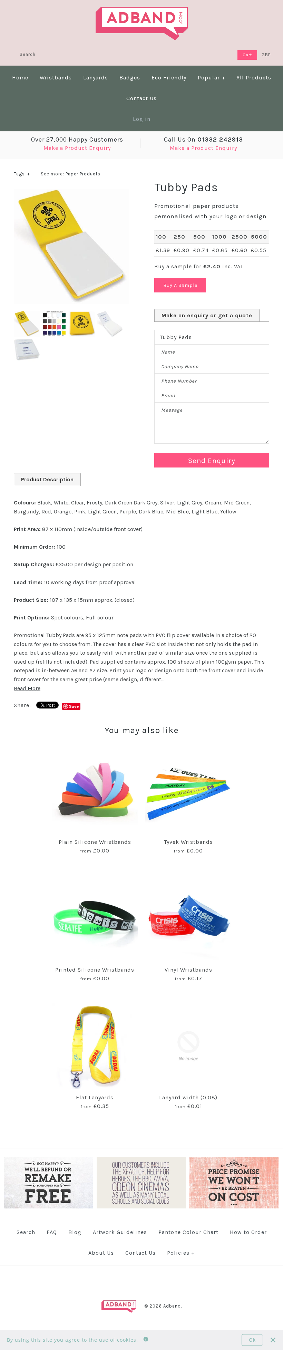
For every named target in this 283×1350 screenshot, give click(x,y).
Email (168, 395)
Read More (27, 688)
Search (26, 1232)
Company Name (179, 366)
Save (74, 706)
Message (172, 410)
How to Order (248, 1232)
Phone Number (179, 381)
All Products (253, 77)
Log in (141, 119)
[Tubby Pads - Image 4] (110, 315)
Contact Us (141, 98)
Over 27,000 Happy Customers (77, 139)
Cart (247, 54)
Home (20, 77)
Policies (181, 1253)
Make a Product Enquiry (77, 148)
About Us (101, 1253)
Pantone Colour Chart (188, 1232)
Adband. (172, 1306)
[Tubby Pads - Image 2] (55, 315)
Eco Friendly (169, 77)
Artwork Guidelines (120, 1232)
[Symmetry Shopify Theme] (48, 1206)
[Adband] (142, 11)
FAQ (52, 1232)
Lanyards (95, 77)
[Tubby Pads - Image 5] (27, 341)
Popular (211, 77)
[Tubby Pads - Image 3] (83, 315)
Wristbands (56, 77)
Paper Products (83, 173)
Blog (74, 1232)
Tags (22, 173)
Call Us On (203, 139)
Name (168, 352)
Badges (129, 77)
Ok (252, 1340)
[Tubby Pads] (71, 193)
